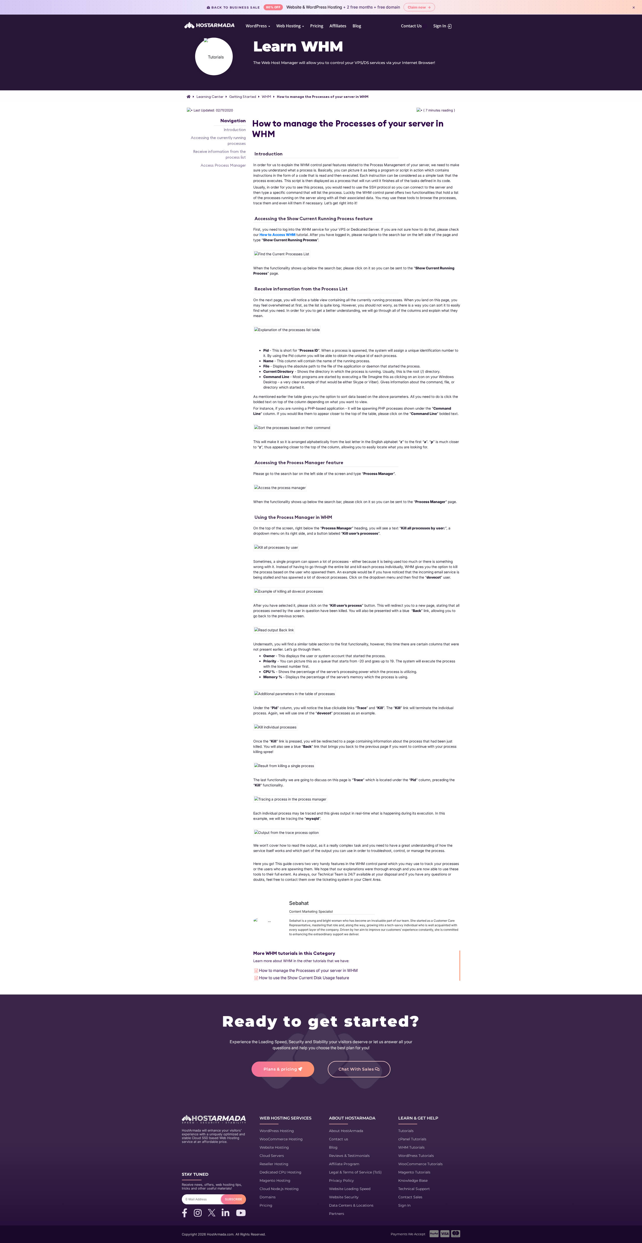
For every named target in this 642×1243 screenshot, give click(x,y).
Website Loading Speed (349, 1189)
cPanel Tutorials (412, 1139)
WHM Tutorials (411, 1147)
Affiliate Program (344, 1164)
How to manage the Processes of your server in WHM (322, 96)
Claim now (419, 7)
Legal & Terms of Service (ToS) (355, 1172)
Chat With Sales (357, 1069)
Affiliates (338, 26)
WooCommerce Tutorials (420, 1164)
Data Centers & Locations (351, 1205)
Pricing (316, 26)
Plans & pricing (281, 1069)
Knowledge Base (413, 1180)
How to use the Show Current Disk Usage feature (304, 977)
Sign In (440, 26)
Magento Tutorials (414, 1172)
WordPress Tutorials (416, 1155)
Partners (336, 1213)
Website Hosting (274, 1147)
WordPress (257, 26)
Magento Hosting (275, 1180)
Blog (357, 26)
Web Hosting (289, 26)
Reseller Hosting (274, 1164)
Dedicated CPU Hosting (280, 1172)
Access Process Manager (223, 165)
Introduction (235, 129)
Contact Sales (410, 1197)
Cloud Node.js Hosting (279, 1189)
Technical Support (414, 1189)
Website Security (344, 1197)
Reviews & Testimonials (349, 1155)
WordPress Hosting (277, 1131)
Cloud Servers (272, 1155)
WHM (266, 96)
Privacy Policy (341, 1180)
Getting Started (242, 96)
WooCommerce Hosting (281, 1139)
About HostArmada (346, 1131)
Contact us (338, 1139)
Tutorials (406, 1131)
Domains (268, 1197)
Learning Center (209, 96)
